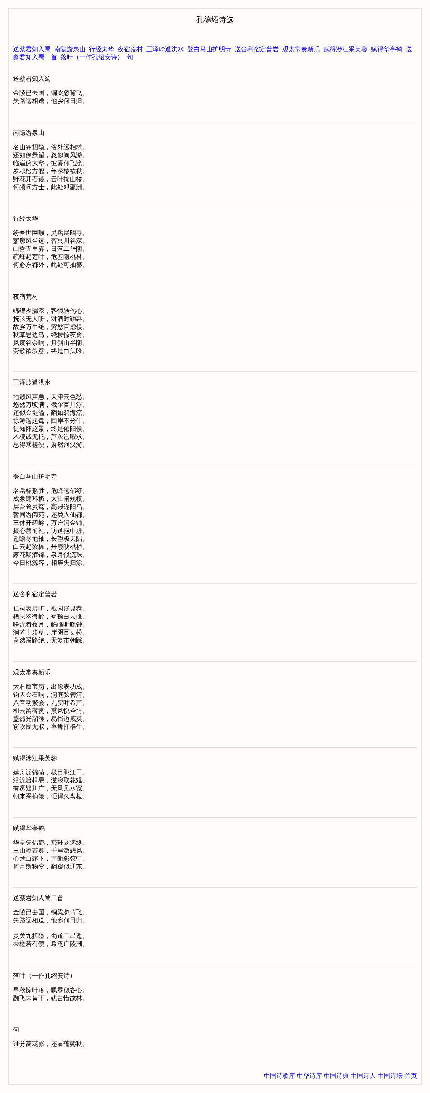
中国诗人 (363, 1075)
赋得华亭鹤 (386, 49)
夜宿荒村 (130, 49)
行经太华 (101, 49)
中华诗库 (309, 1075)
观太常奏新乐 (301, 49)
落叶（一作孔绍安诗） (91, 57)
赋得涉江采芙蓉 (345, 49)
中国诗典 (336, 1075)
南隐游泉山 (70, 49)
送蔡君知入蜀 (32, 49)
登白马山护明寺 (209, 49)
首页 (410, 1075)
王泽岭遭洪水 (165, 49)
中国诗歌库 (279, 1075)
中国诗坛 (390, 1075)
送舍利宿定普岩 (257, 49)
